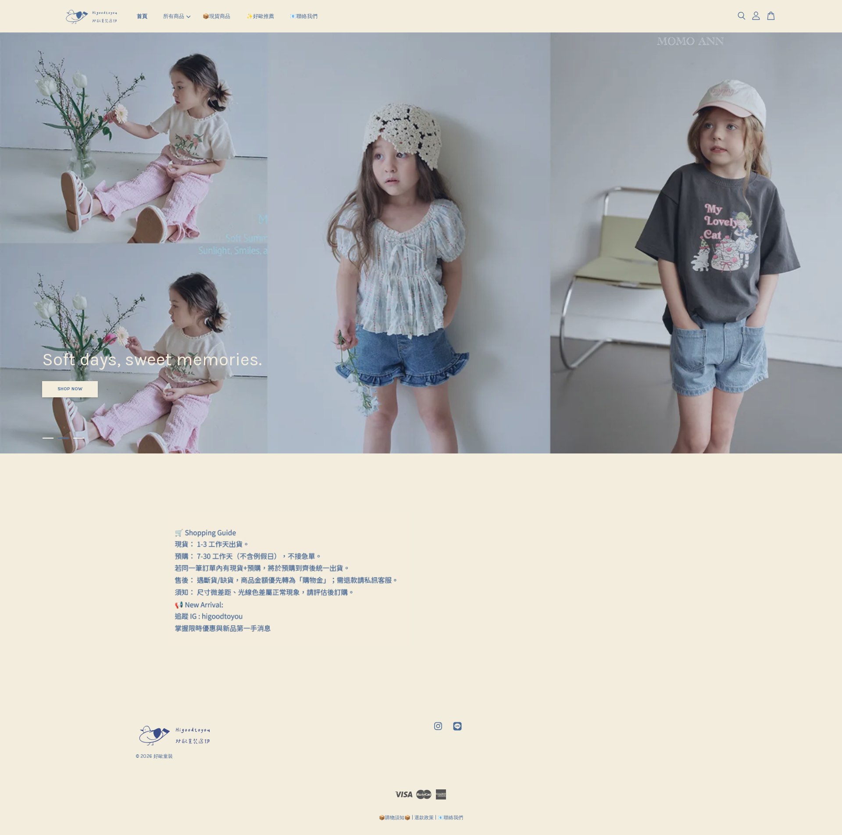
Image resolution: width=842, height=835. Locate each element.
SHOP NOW (69, 389)
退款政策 (424, 818)
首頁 (142, 16)
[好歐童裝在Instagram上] (438, 731)
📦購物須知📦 (394, 818)
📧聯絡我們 (304, 16)
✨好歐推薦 (260, 16)
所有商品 (173, 16)
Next (823, 242)
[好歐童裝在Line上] (457, 731)
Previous (19, 242)
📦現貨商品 (216, 16)
